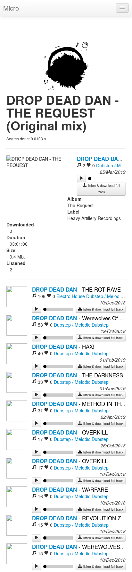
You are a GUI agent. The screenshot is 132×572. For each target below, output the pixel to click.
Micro (11, 8)
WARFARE (95, 489)
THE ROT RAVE (101, 289)
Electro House (70, 296)
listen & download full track (103, 188)
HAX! (88, 346)
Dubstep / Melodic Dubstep (81, 324)
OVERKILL (95, 432)
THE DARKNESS (102, 375)
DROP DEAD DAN (99, 159)
